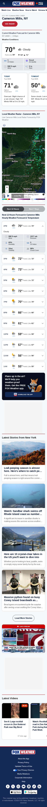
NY (7, 16)
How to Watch (31, 10)
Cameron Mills (14, 16)
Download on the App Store (16, 792)
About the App (23, 759)
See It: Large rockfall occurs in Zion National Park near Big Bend (14, 724)
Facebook (8, 786)
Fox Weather (23, 4)
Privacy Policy (23, 762)
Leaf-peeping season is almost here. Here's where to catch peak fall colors (23, 471)
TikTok (34, 786)
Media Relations (23, 774)
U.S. (3, 16)
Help (23, 781)
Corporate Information (23, 778)
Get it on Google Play (30, 792)
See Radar (10, 24)
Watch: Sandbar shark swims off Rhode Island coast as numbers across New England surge (23, 514)
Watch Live (6, 10)
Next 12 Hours (13, 209)
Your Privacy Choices (25, 770)
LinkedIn (29, 786)
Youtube (23, 786)
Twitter (13, 786)
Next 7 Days (34, 209)
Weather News (18, 10)
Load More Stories (23, 618)
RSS (39, 786)
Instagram (18, 786)
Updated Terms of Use (23, 766)
